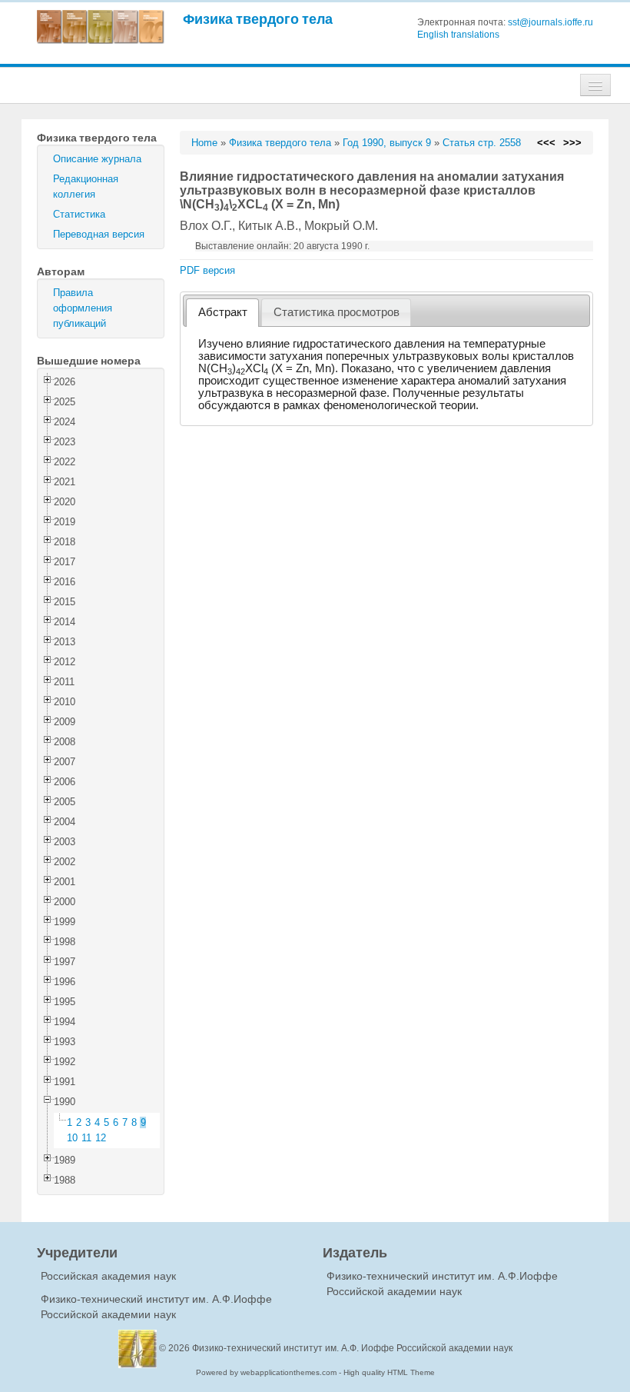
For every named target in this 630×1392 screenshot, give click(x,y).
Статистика (79, 214)
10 (72, 1138)
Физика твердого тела (258, 19)
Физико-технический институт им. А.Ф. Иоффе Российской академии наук (352, 1348)
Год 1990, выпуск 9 (387, 142)
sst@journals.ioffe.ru (550, 22)
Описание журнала (97, 159)
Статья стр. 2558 (482, 142)
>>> (572, 142)
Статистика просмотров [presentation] (337, 312)
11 (86, 1138)
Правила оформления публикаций (82, 308)
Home (204, 142)
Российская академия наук (108, 1276)
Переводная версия (98, 234)
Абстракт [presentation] (222, 312)
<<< (546, 142)
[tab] (222, 312)
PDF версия (207, 270)
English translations (458, 34)
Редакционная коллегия (85, 186)
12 (100, 1138)
